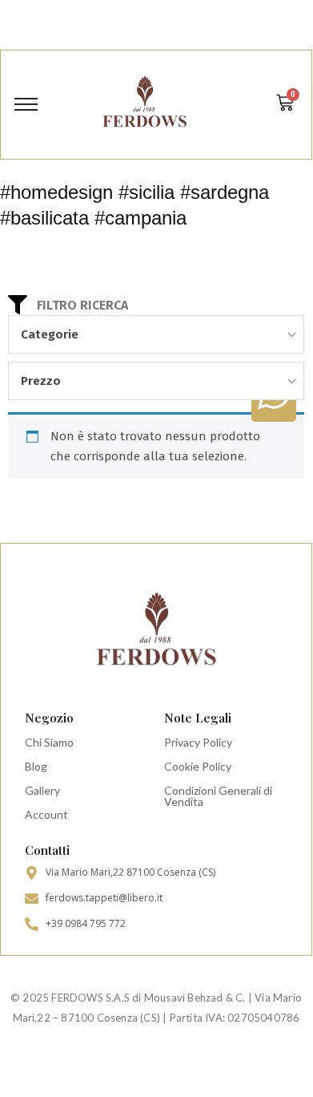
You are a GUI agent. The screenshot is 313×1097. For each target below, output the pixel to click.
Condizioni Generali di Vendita (218, 795)
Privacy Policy (198, 742)
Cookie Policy (197, 766)
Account (46, 814)
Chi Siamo (49, 742)
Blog (36, 766)
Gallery (42, 790)
